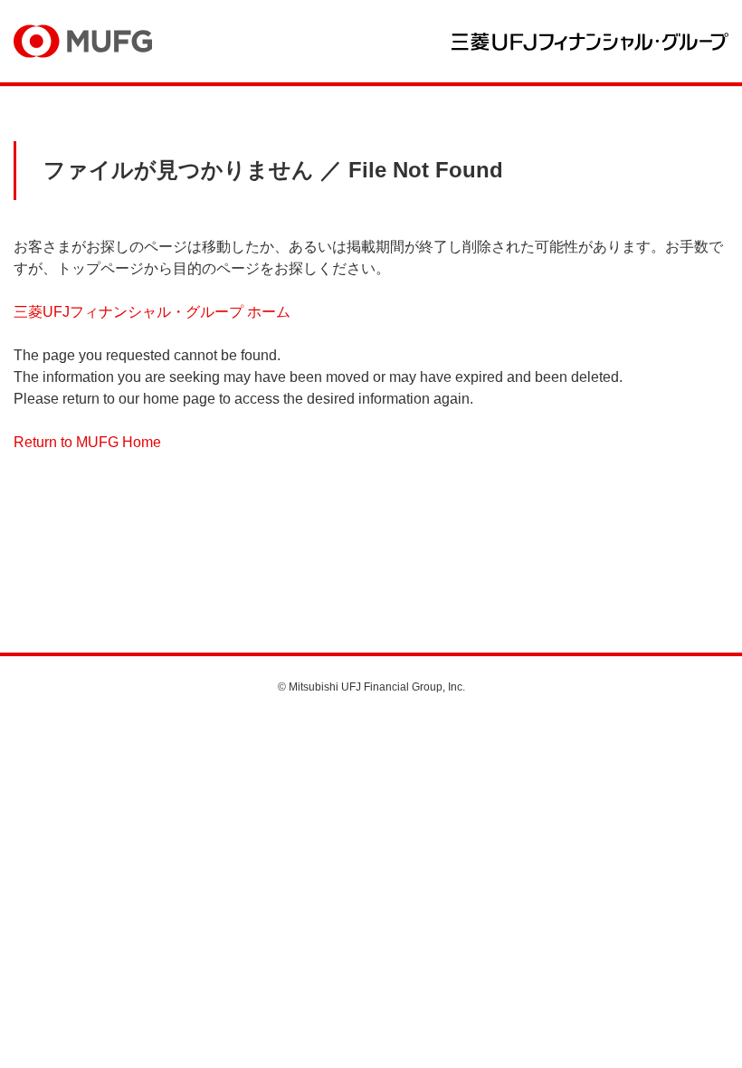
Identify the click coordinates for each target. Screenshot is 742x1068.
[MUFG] (83, 41)
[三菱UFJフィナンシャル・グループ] (590, 42)
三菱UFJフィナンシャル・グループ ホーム (152, 311)
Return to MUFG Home (87, 442)
